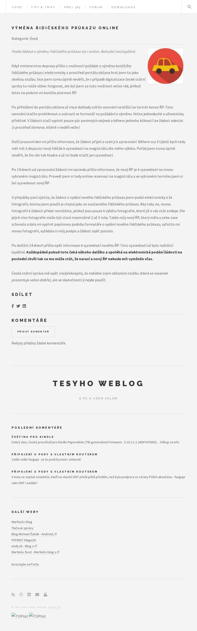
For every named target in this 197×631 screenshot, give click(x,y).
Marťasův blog (22, 522)
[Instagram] (21, 594)
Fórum (96, 7)
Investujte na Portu (25, 564)
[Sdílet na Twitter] (18, 306)
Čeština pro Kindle (33, 437)
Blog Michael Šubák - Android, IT (34, 534)
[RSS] (13, 594)
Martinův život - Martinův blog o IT (36, 552)
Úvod (17, 7)
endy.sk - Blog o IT (24, 546)
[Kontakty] (37, 594)
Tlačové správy (22, 528)
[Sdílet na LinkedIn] (24, 306)
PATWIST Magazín (24, 540)
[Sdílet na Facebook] (13, 306)
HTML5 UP (55, 607)
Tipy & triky (43, 7)
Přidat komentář (33, 331)
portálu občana (97, 72)
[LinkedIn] (29, 594)
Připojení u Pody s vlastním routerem (55, 454)
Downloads (123, 7)
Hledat (189, 6)
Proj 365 (72, 7)
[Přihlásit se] (45, 594)
